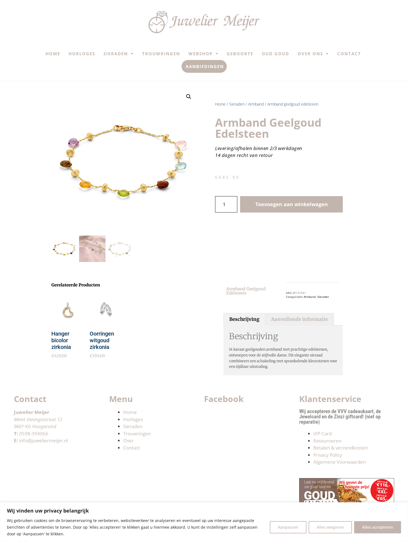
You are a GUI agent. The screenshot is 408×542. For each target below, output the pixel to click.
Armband (256, 104)
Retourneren (327, 441)
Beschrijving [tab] (244, 319)
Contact (349, 53)
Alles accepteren (377, 527)
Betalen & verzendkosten (340, 447)
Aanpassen (288, 527)
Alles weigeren (330, 527)
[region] (204, 522)
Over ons (310, 53)
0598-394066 (33, 433)
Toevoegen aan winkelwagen (291, 204)
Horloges (82, 53)
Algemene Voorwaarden (339, 462)
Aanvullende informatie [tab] (299, 319)
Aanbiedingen (205, 66)
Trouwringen (161, 53)
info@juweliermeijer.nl (43, 440)
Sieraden (116, 53)
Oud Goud (275, 53)
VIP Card (322, 433)
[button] (189, 97)
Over (128, 440)
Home (53, 53)
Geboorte (240, 53)
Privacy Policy (327, 455)
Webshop (200, 53)
